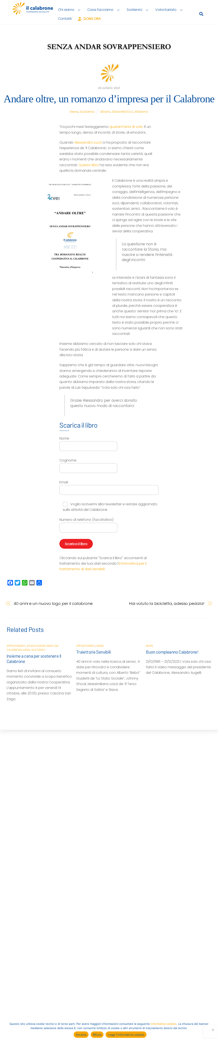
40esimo (141, 112)
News (74, 112)
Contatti (65, 18)
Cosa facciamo (100, 9)
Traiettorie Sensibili (93, 651)
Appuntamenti (16, 646)
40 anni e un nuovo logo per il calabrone (53, 603)
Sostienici (134, 9)
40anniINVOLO (122, 112)
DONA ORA (92, 18)
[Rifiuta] (213, 1030)
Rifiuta (97, 1034)
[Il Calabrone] (33, 13)
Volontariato (165, 9)
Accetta (81, 1034)
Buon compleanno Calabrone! (172, 651)
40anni (105, 112)
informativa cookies (163, 1023)
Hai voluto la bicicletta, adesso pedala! (166, 603)
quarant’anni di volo (126, 126)
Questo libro (89, 165)
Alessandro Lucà (88, 142)
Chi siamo (66, 9)
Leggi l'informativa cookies (126, 1034)
